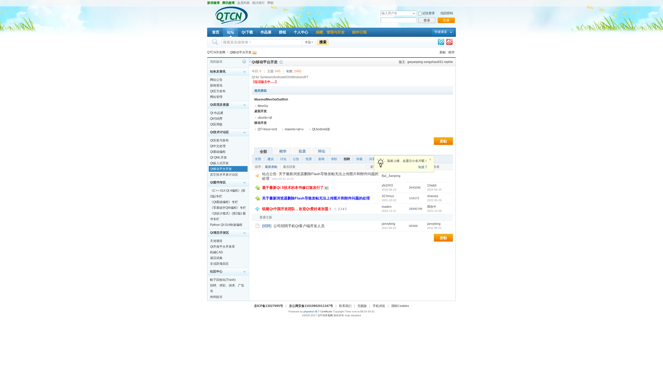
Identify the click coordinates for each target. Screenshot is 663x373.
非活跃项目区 (219, 264)
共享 (372, 159)
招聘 (347, 159)
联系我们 (345, 306)
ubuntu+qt (265, 117)
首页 (215, 32)
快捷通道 (441, 32)
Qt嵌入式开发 (219, 163)
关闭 (430, 159)
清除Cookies (400, 306)
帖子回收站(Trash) (223, 280)
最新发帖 (271, 167)
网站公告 (216, 80)
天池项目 (216, 241)
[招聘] (266, 226)
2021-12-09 (434, 210)
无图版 (362, 306)
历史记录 (244, 61)
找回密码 (447, 13)
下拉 (414, 13)
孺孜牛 (431, 207)
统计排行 (258, 3)
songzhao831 (433, 62)
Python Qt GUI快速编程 (226, 225)
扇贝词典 (216, 258)
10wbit (431, 185)
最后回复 (289, 167)
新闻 (321, 159)
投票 (302, 151)
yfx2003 (387, 185)
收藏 (281, 62)
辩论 (321, 151)
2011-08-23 (434, 227)
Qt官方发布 (218, 91)
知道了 (423, 167)
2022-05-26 (434, 200)
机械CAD (216, 252)
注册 (446, 20)
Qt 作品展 (216, 113)
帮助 (270, 3)
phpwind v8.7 (312, 311)
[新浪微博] (449, 43)
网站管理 (216, 97)
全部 (263, 151)
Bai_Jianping (391, 176)
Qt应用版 (216, 124)
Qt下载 (247, 32)
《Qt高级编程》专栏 (224, 202)
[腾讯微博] (441, 43)
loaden (387, 207)
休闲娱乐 (216, 297)
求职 (334, 159)
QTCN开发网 (216, 52)
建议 (271, 159)
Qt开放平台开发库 (222, 246)
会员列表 (243, 3)
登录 (426, 20)
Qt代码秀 (216, 118)
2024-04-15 (434, 189)
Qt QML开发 (218, 157)
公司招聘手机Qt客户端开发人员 (299, 226)
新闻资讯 (216, 85)
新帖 (442, 52)
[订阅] (254, 52)
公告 (296, 159)
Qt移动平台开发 (240, 52)
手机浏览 (379, 306)
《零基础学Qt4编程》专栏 (228, 208)
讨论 (283, 159)
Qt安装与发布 (219, 140)
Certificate (326, 311)
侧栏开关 (250, 61)
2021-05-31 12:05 (283, 178)
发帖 (443, 141)
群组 (282, 32)
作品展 (266, 32)
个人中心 (301, 32)
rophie (448, 62)
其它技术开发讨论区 (224, 174)
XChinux (388, 196)
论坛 (230, 32)
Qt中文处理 (218, 146)
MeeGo (263, 106)
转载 (359, 159)
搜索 (323, 42)
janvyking (388, 224)
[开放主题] (258, 225)
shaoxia (432, 196)
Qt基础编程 (218, 152)
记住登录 (428, 13)
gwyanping (415, 62)
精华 (451, 52)
